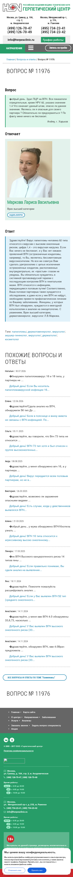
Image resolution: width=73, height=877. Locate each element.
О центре (16, 717)
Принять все (36, 870)
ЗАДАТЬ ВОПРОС (16, 214)
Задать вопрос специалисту (46, 725)
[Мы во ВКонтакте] (6, 740)
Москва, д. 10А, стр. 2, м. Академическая (19, 20)
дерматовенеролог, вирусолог (46, 331)
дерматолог (49, 335)
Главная (11, 59)
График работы (53, 39)
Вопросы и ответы (26, 59)
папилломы (19, 331)
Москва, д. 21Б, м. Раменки (53, 20)
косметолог (12, 339)
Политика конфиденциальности (19, 750)
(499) (14, 777)
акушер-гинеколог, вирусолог (23, 335)
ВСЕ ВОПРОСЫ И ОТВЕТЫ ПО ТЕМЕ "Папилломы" (31, 677)
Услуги (14, 720)
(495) (14, 807)
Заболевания (49, 717)
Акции (14, 728)
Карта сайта (29, 711)
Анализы (26, 720)
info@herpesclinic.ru (21, 39)
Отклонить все (14, 870)
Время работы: (11, 782)
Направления (31, 717)
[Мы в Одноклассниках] (12, 740)
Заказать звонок (19, 725)
